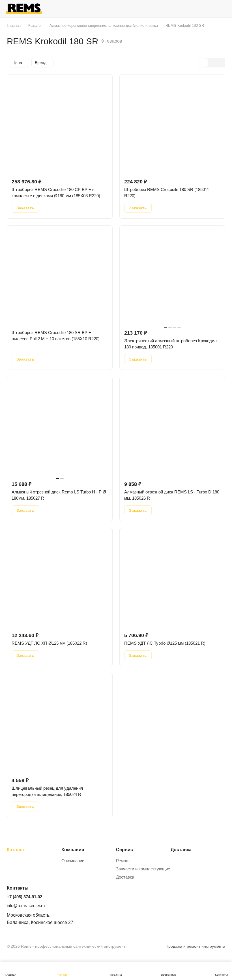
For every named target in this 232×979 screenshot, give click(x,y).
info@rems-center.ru (26, 905)
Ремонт (123, 860)
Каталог (16, 849)
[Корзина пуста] (221, 9)
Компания (72, 849)
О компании (72, 860)
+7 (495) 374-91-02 (24, 896)
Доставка (125, 877)
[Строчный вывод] (212, 62)
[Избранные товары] (206, 9)
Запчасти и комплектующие (143, 868)
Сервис (124, 849)
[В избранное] (47, 208)
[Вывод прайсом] (220, 62)
